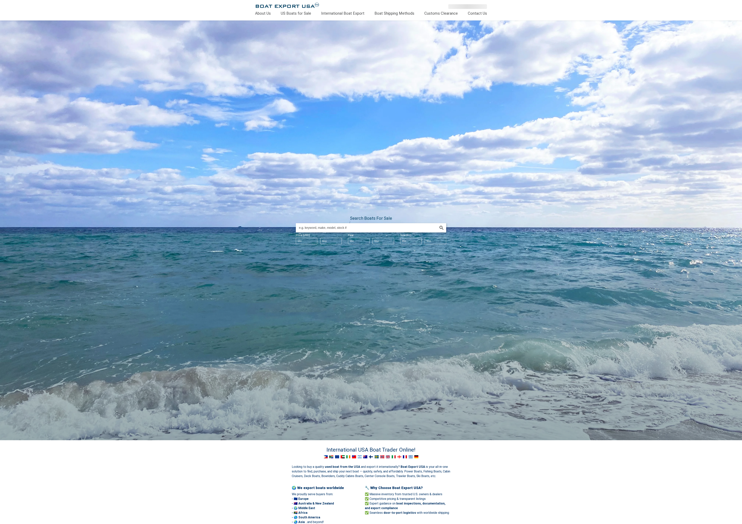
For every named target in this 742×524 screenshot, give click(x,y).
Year (351, 235)
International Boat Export (342, 13)
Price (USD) (303, 235)
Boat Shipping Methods (394, 13)
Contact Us (477, 13)
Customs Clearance (441, 13)
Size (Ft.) (405, 235)
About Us (263, 13)
